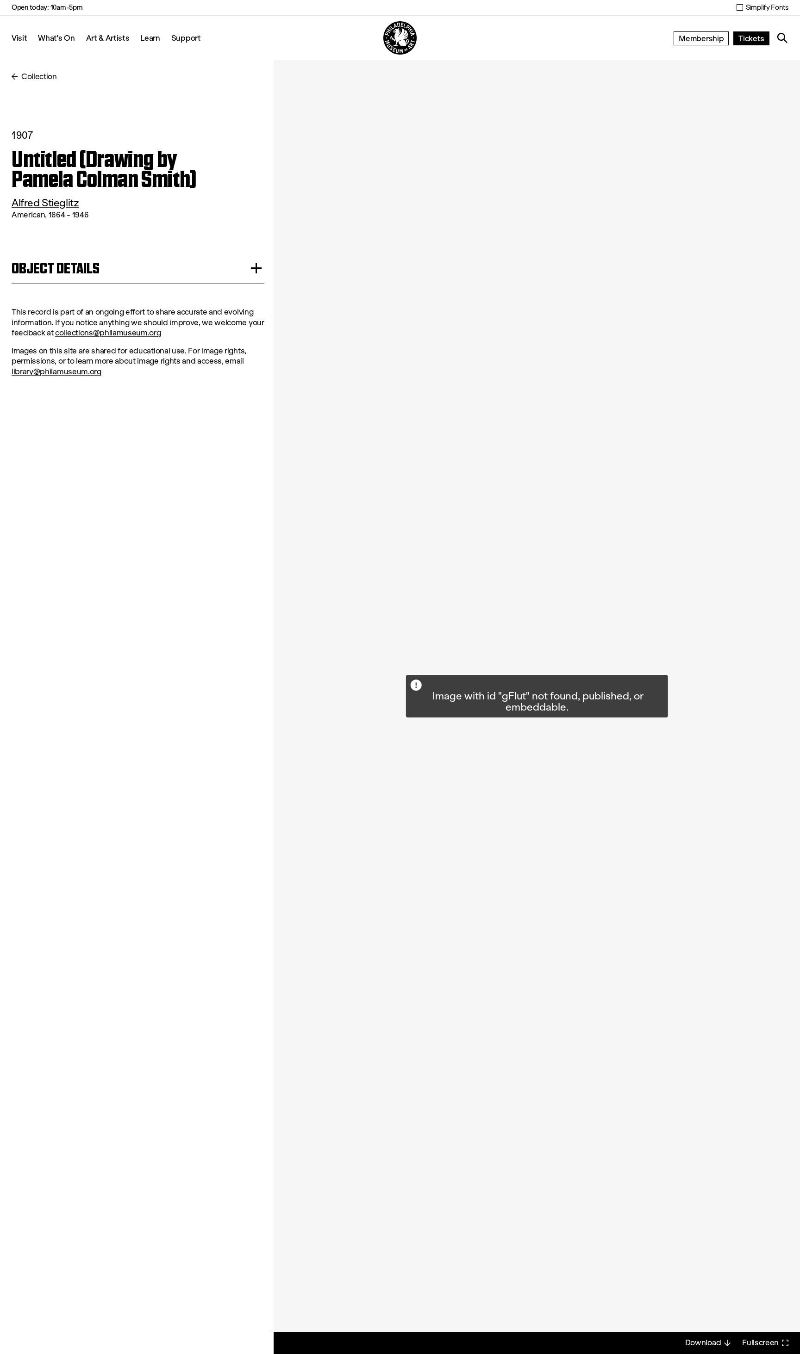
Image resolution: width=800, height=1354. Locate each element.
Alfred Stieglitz (45, 203)
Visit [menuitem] (19, 38)
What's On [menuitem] (56, 38)
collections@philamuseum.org (108, 332)
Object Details (56, 268)
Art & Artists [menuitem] (108, 38)
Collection (39, 76)
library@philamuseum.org (56, 371)
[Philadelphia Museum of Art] (400, 38)
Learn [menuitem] (150, 38)
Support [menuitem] (186, 38)
